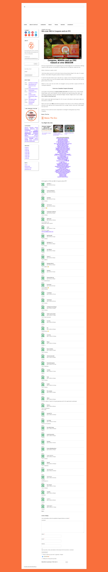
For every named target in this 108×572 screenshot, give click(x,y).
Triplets (30, 139)
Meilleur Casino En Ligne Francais (62, 154)
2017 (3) (26, 147)
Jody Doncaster (50, 434)
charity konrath (50, 356)
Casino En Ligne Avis (62, 173)
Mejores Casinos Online (63, 176)
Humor (36, 134)
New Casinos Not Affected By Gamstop (63, 143)
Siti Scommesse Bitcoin (63, 157)
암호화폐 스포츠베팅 (63, 162)
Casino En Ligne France (63, 169)
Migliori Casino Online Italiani (62, 148)
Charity (30, 131)
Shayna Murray (50, 277)
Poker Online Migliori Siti (62, 156)
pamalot (49, 197)
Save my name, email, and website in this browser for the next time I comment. (58, 549)
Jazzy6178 (49, 413)
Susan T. (49, 256)
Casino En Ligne (62, 153)
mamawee (49, 299)
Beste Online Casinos (63, 139)
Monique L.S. (50, 242)
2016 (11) (27, 149)
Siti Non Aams (63, 155)
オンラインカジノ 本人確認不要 (62, 160)
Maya (48, 342)
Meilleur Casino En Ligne (62, 150)
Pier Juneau (49, 391)
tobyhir (48, 491)
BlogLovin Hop (34, 128)
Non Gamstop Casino (63, 142)
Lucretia (49, 334)
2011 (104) (27, 156)
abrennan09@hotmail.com (47, 231)
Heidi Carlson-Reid (51, 313)
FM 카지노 (63, 162)
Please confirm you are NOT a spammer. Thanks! (53, 554)
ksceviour (49, 284)
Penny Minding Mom (51, 448)
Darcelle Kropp (50, 427)
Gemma (48, 270)
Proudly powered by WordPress (30, 566)
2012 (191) (27, 155)
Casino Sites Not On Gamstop (62, 141)
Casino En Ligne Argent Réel (62, 163)
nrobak (48, 370)
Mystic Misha (50, 349)
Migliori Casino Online (63, 151)
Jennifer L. (49, 183)
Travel (56, 24)
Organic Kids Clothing (33, 88)
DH (47, 327)
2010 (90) (27, 158)
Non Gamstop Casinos (63, 141)
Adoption (26, 127)
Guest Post (31, 134)
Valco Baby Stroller (32, 99)
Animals (36, 127)
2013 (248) (27, 153)
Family (50, 24)
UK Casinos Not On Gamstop (62, 138)
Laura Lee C (49, 505)
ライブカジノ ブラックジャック (62, 161)
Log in (26, 164)
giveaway (28, 133)
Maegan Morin (50, 263)
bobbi (48, 384)
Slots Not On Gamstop (63, 140)
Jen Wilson (49, 249)
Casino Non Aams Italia (63, 147)
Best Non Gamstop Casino (63, 144)
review (31, 138)
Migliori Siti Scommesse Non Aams (63, 166)
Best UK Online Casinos (63, 145)
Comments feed (28, 167)
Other (37, 136)
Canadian (43, 24)
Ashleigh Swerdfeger (52, 306)
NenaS (48, 462)
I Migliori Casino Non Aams (63, 146)
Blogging (26, 128)
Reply (43, 189)
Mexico (26, 135)
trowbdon (49, 292)
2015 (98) (27, 150)
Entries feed (27, 166)
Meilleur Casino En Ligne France (63, 170)
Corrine (48, 320)
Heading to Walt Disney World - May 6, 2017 (33, 96)
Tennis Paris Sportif (62, 159)
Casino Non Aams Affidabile (63, 167)
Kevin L (48, 405)
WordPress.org (28, 169)
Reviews (63, 24)
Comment (44, 520)
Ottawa (26, 138)
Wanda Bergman (51, 363)
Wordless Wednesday (30, 141)
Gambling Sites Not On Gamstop (62, 148)
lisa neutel (49, 484)
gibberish (49, 218)
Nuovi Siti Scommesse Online (62, 172)
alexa (48, 398)
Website (43, 543)
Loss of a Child (32, 100)
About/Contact (34, 24)
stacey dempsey (51, 190)
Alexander (31, 127)
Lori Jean (49, 420)
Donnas (48, 441)
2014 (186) (27, 152)
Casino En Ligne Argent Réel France (63, 171)
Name (43, 534)
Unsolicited (35, 139)
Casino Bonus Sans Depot (62, 165)
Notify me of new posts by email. (49, 558)
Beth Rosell (49, 235)
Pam (48, 377)
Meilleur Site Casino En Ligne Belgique (62, 155)
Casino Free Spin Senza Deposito (63, 169)
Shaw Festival (31, 90)
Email (43, 539)
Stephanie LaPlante (51, 211)
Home (25, 24)
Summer (36, 138)
